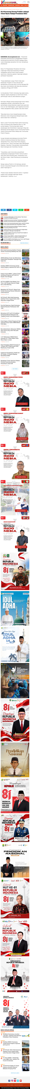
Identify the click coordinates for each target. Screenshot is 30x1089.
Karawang (5, 5)
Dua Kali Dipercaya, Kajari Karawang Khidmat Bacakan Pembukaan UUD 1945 (10, 307)
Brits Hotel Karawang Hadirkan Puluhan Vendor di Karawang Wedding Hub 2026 (11, 250)
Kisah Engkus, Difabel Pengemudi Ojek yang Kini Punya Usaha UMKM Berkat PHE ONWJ (11, 322)
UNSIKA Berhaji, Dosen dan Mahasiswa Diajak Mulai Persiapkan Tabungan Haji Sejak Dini (11, 259)
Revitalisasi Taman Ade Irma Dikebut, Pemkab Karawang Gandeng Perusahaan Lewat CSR (10, 362)
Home (8, 1085)
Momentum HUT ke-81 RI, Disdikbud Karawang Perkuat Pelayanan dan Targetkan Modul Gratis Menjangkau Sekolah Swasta (10, 315)
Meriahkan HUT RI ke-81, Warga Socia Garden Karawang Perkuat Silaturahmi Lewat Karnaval (10, 291)
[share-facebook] (9, 210)
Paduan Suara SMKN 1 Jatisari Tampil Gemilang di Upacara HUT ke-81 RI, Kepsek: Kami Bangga (11, 275)
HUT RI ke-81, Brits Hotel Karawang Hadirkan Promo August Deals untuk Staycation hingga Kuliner (10, 299)
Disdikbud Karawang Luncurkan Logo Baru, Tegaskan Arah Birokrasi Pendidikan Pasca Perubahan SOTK (12, 1036)
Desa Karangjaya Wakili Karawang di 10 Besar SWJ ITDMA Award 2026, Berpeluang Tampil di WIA (10, 346)
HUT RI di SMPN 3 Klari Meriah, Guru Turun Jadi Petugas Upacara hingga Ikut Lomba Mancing (10, 283)
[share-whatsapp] (20, 210)
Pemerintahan (11, 5)
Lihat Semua (15, 368)
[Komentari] (26, 210)
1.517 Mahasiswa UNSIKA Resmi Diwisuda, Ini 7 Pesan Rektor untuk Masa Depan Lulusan (9, 338)
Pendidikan (17, 5)
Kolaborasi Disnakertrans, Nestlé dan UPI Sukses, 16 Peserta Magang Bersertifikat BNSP (10, 354)
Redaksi (11, 1085)
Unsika (22, 5)
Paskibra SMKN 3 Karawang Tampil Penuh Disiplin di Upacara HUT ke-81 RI (11, 266)
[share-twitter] (15, 210)
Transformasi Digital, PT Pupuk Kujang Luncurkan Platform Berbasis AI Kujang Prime (11, 1067)
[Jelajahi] (28, 2)
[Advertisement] (15, 192)
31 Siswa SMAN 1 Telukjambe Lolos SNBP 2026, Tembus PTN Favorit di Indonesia (11, 1059)
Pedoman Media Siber (18, 1085)
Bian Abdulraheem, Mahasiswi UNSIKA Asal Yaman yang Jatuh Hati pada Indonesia (11, 330)
